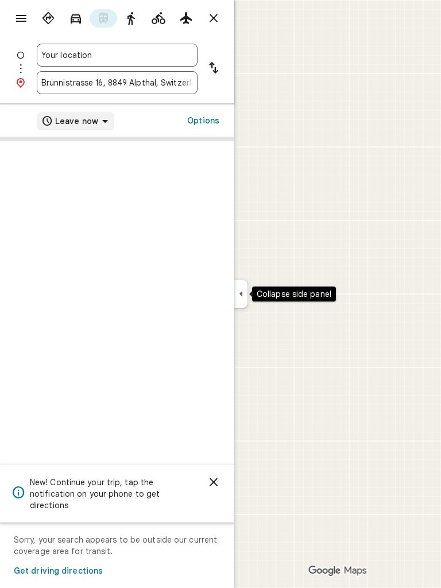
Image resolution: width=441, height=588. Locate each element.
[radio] (48, 18)
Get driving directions (58, 571)
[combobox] (117, 55)
